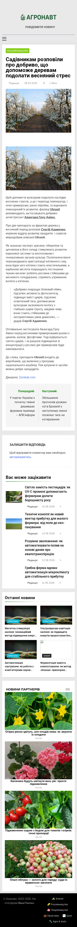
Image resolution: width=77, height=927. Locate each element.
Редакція (14, 83)
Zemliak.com (27, 377)
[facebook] (38, 8)
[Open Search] (74, 38)
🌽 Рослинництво (57, 904)
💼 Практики (51, 915)
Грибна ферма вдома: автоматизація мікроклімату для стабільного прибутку (47, 572)
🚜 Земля (57, 898)
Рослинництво (17, 50)
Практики (13, 621)
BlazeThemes (26, 903)
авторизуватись (20, 457)
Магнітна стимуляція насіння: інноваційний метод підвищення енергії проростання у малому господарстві (20, 635)
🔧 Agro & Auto (57, 921)
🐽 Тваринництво (57, 910)
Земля (46, 656)
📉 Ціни (67, 915)
